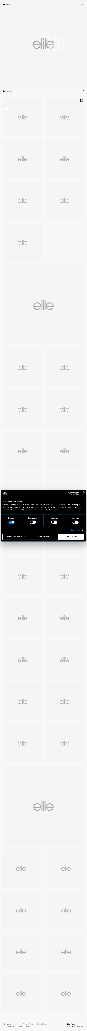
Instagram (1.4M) (78, 82)
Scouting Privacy (9, 1026)
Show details (75, 530)
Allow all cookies (71, 537)
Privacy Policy (28, 1024)
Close (82, 4)
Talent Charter (24, 1026)
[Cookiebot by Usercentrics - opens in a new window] (70, 493)
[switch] (33, 522)
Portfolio (9, 91)
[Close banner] (84, 493)
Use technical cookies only (16, 537)
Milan (8, 4)
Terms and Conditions (11, 1024)
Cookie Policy (42, 1024)
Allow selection (43, 537)
